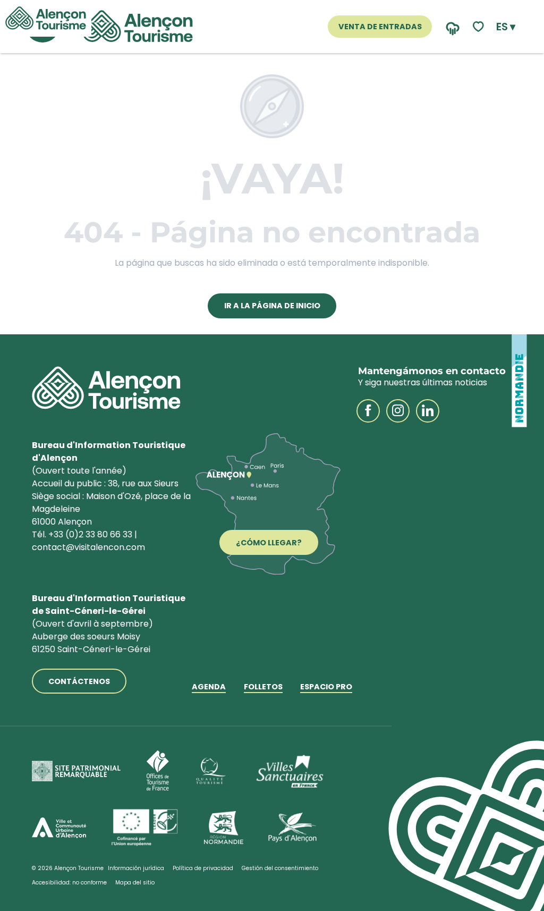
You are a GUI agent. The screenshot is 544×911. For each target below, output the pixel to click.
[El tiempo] (450, 26)
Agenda (209, 687)
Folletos (263, 687)
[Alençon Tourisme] (137, 26)
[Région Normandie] (223, 827)
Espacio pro (326, 687)
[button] (505, 26)
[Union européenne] (145, 827)
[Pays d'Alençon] (292, 827)
